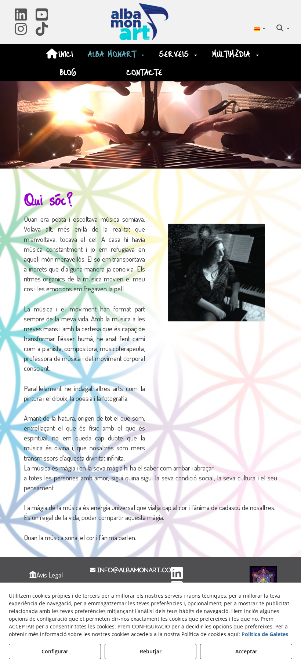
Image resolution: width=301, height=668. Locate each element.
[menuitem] (260, 28)
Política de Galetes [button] (265, 634)
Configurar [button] (54, 651)
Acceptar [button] (246, 651)
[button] (21, 17)
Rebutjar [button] (151, 651)
